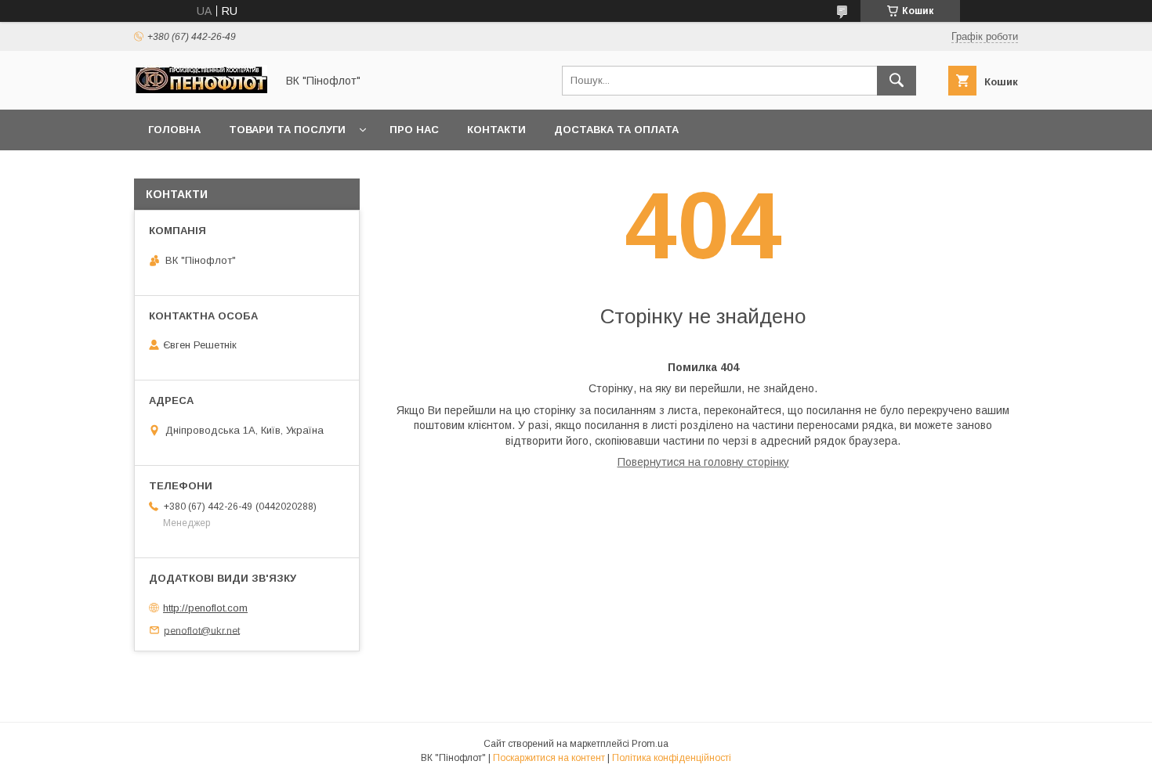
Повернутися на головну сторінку (703, 462)
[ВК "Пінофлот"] (200, 89)
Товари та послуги (287, 129)
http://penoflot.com (205, 608)
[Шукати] (896, 81)
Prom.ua (650, 743)
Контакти (496, 129)
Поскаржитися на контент (549, 757)
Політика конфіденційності (671, 757)
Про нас (414, 129)
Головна (174, 129)
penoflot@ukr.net (202, 630)
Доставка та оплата (616, 129)
